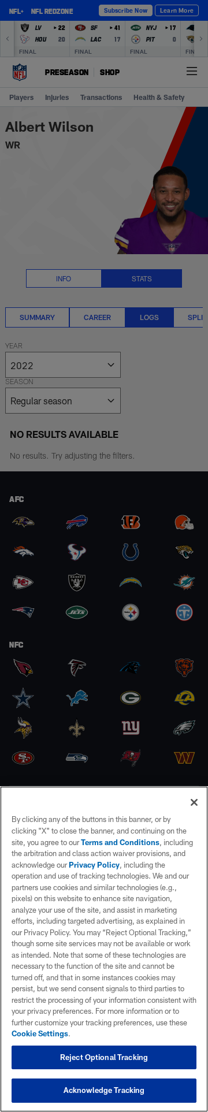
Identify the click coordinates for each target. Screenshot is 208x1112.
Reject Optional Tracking (104, 1057)
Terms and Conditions (120, 842)
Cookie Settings (40, 1033)
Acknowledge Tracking (104, 1090)
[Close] (194, 802)
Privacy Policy (94, 864)
